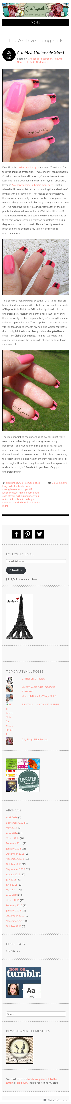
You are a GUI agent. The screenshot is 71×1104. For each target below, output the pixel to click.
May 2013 (11, 889)
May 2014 (11, 827)
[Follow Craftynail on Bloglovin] (19, 638)
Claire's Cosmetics (29, 482)
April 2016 (12, 817)
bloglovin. (22, 1082)
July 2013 (11, 879)
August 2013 (13, 874)
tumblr (9, 1082)
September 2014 (15, 822)
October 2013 (13, 864)
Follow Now (15, 570)
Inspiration (46, 58)
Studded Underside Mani (40, 52)
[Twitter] (39, 534)
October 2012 (13, 926)
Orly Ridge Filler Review (35, 739)
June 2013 (11, 884)
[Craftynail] (35, 17)
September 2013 (15, 869)
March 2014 (12, 838)
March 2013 (12, 900)
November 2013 (15, 858)
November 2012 (15, 920)
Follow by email (20, 554)
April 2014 (12, 833)
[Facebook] (16, 534)
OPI (26, 61)
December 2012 (15, 915)
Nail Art (58, 58)
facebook (32, 1079)
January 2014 (13, 848)
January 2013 (13, 910)
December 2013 (15, 853)
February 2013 (14, 905)
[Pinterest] (27, 534)
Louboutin (19, 486)
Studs (32, 61)
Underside (42, 61)
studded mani (20, 502)
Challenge (34, 58)
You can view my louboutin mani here (32, 184)
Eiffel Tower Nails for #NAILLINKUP (41, 704)
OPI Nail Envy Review (33, 678)
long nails (7, 486)
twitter (53, 1079)
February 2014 (14, 843)
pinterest (44, 1079)
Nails (20, 61)
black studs (12, 482)
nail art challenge (27, 167)
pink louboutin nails (19, 499)
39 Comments (60, 482)
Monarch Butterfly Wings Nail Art (40, 696)
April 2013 (12, 895)
